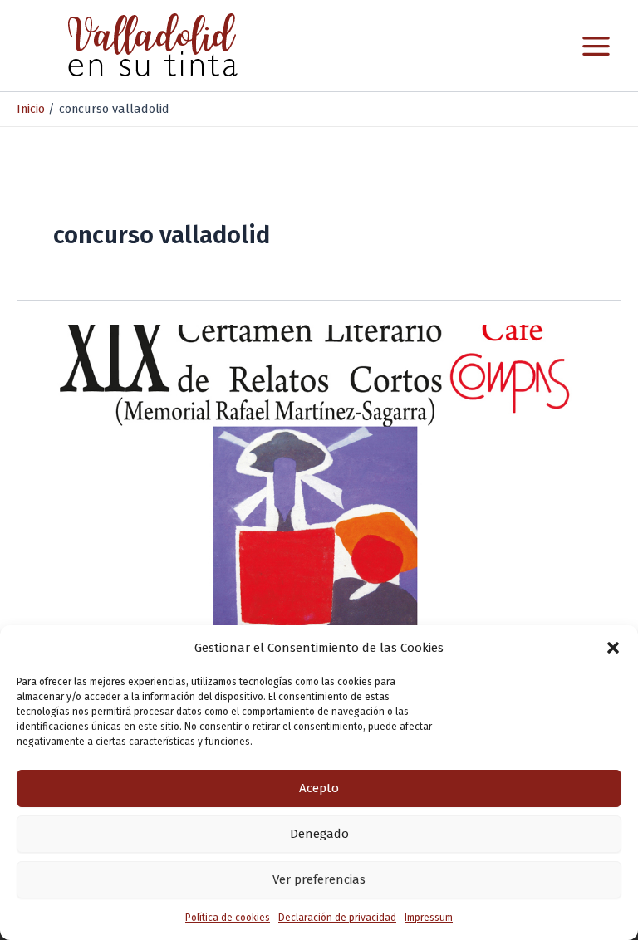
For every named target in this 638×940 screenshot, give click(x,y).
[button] (613, 647)
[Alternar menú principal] (596, 46)
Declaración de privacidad (337, 917)
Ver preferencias (319, 879)
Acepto (319, 788)
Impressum (429, 917)
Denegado (319, 833)
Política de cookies (227, 917)
